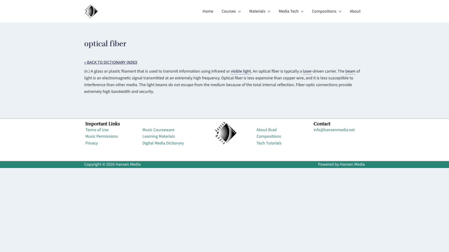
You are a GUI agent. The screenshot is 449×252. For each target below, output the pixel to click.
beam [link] (350, 71)
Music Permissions (101, 136)
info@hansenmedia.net (334, 130)
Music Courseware (158, 130)
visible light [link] (241, 71)
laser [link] (307, 71)
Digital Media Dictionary (163, 143)
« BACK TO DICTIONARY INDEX (110, 62)
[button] (238, 11)
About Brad (267, 130)
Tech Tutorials (269, 143)
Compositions (269, 136)
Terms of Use (97, 130)
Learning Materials (158, 136)
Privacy (91, 143)
